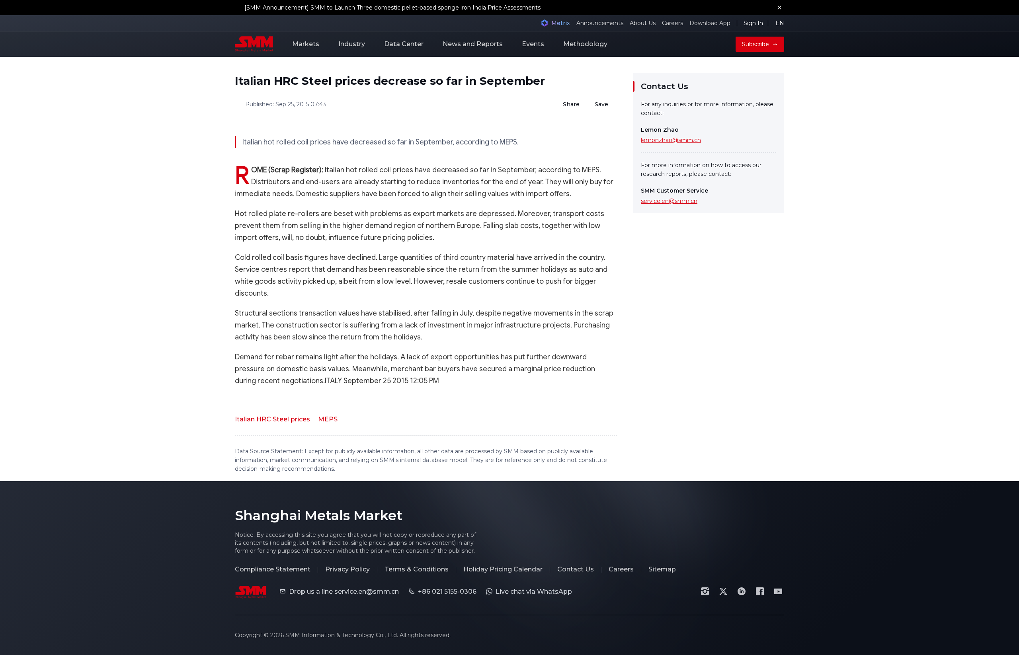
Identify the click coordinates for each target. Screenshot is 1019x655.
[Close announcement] (779, 7)
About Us (643, 23)
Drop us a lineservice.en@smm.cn (344, 591)
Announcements (599, 23)
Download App (709, 23)
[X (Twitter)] (723, 591)
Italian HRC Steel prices (272, 419)
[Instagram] (705, 591)
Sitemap (662, 569)
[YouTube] (778, 591)
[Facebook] (760, 591)
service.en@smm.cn (669, 201)
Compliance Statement (272, 569)
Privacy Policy (347, 569)
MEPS (328, 419)
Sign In (753, 23)
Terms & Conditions (417, 569)
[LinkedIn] (742, 591)
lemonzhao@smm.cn (671, 140)
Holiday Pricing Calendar (503, 569)
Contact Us (575, 569)
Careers (672, 23)
